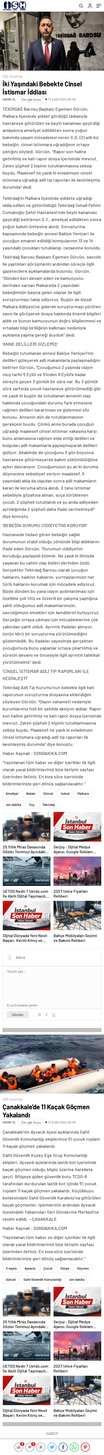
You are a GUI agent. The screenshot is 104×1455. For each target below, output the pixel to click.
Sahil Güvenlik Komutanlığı (42, 1279)
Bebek (30, 793)
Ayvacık (30, 1268)
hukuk (65, 793)
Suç (32, 805)
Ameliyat (12, 793)
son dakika (13, 805)
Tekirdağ (48, 805)
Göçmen (83, 1268)
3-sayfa (11, 1268)
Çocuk (48, 1268)
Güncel (48, 793)
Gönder (18, 1014)
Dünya (64, 1268)
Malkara (83, 793)
